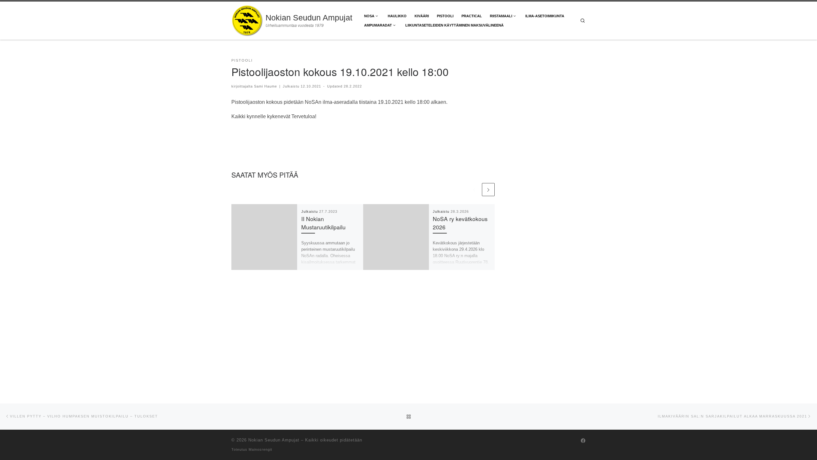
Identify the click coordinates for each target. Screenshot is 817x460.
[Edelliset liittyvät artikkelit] (474, 189)
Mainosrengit (260, 449)
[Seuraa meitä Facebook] (583, 441)
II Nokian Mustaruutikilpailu (323, 223)
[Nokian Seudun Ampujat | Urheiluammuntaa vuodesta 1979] (247, 19)
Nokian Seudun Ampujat (273, 440)
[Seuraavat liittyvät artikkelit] (488, 189)
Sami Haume (265, 86)
